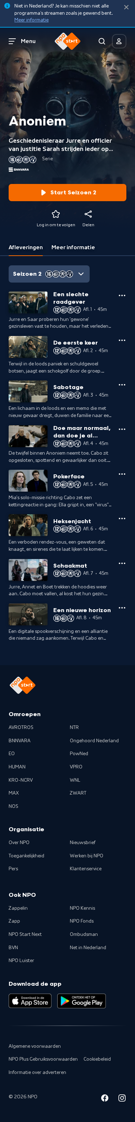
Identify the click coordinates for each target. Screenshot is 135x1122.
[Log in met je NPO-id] (119, 41)
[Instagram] (122, 1099)
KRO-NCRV (21, 780)
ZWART (78, 793)
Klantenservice (86, 868)
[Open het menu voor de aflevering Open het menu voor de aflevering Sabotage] (122, 384)
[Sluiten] (126, 7)
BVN (13, 947)
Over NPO (19, 842)
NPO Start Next (25, 934)
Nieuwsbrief (82, 842)
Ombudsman (84, 934)
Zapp (14, 921)
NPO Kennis (82, 908)
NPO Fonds (82, 921)
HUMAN (17, 767)
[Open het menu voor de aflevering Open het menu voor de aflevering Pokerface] (122, 474)
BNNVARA (20, 740)
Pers (13, 868)
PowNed (79, 753)
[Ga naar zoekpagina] (102, 41)
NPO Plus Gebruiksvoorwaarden (43, 1059)
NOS (13, 806)
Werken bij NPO (86, 855)
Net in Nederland (88, 947)
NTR (74, 727)
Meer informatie (31, 20)
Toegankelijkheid (26, 855)
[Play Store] (81, 1001)
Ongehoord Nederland (94, 740)
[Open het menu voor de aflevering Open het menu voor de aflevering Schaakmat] (122, 563)
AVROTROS (21, 727)
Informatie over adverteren (37, 1072)
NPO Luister (21, 960)
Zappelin (18, 908)
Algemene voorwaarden (35, 1046)
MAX (14, 793)
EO (12, 753)
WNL (75, 780)
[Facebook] (104, 1099)
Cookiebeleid (97, 1059)
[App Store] (30, 1001)
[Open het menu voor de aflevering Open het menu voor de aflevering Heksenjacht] (122, 518)
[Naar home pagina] (68, 41)
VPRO (76, 767)
